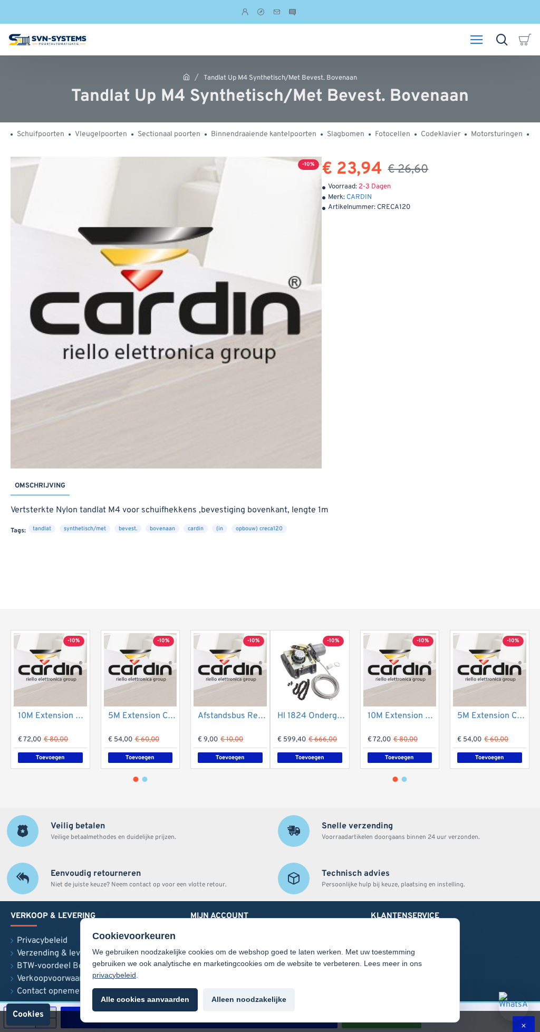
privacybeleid (114, 975)
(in (219, 528)
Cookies (28, 1014)
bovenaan (162, 528)
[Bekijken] (527, 39)
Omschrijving (40, 486)
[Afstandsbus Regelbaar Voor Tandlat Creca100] (230, 669)
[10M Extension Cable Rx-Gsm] (50, 669)
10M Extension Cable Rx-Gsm (52, 716)
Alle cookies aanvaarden (145, 999)
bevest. (128, 528)
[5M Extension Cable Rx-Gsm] (140, 669)
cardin (196, 528)
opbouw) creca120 (259, 528)
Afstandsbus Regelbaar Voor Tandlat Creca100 (232, 716)
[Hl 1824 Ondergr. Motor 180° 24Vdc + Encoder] (309, 669)
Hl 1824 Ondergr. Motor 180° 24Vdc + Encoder (311, 716)
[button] (136, 779)
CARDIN (359, 197)
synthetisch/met (85, 528)
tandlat (42, 528)
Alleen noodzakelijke (248, 999)
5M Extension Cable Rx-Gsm (142, 716)
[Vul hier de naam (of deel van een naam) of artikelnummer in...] (502, 39)
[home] (186, 76)
